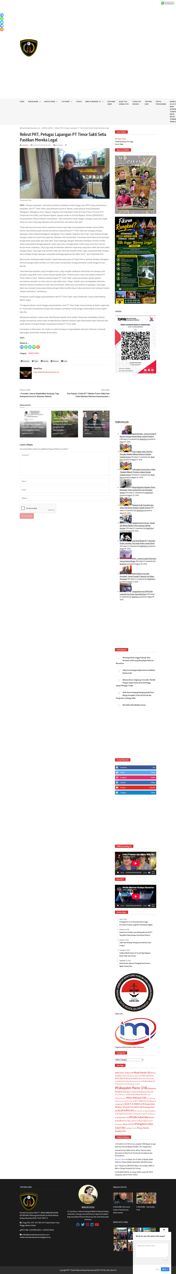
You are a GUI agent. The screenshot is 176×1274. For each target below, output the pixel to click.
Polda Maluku (123, 1118)
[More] (38, 347)
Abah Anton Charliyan (124, 1073)
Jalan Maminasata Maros (134, 1081)
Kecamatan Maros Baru (137, 1094)
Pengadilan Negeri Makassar (127, 1114)
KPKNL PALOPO (129, 1101)
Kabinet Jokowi (149, 1081)
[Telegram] (2, 26)
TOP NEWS (65, 101)
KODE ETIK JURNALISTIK (124, 102)
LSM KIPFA (126, 1110)
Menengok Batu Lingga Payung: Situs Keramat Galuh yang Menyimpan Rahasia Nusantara (134, 660)
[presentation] (20, 425)
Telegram (137, 792)
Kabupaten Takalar (131, 1092)
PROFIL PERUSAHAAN (161, 102)
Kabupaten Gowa (134, 1084)
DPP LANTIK (148, 1076)
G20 (144, 1078)
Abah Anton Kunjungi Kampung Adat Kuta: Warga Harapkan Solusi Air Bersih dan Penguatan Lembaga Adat (135, 695)
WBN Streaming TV (93, 101)
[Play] (118, 872)
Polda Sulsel (139, 1117)
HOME (22, 101)
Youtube (137, 787)
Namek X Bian (120, 1159)
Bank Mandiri (142, 1072)
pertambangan (142, 1114)
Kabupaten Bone (121, 1084)
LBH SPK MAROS (134, 1107)
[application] (135, 863)
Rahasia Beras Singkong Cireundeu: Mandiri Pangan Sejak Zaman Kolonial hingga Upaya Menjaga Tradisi (135, 683)
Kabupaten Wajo (146, 1092)
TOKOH (79, 101)
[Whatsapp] (26, 347)
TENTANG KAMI (148, 102)
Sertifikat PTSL (131, 1128)
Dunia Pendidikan (133, 1078)
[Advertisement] (72, 16)
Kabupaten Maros (132, 1088)
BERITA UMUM (49, 101)
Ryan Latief (129, 1124)
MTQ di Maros (140, 1111)
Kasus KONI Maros (121, 1094)
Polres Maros (128, 1121)
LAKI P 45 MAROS (135, 1104)
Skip (157, 1269)
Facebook (137, 767)
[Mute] (149, 872)
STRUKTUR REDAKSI (137, 102)
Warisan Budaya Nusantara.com (30, 128)
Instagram (137, 777)
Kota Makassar (137, 1097)
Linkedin (137, 782)
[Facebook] (22, 347)
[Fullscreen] (153, 872)
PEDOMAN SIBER (111, 102)
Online (120, 139)
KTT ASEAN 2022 (142, 1101)
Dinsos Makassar (136, 1076)
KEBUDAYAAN (33, 101)
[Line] (34, 347)
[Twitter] (30, 347)
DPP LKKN (120, 1078)
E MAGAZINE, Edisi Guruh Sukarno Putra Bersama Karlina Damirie (121, 1210)
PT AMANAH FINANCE (142, 1121)
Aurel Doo (26, 145)
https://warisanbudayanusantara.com (46, 372)
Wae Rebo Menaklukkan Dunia (134, 705)
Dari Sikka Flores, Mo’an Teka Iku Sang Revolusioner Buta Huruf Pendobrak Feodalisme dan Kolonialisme (133, 1153)
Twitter (137, 772)
